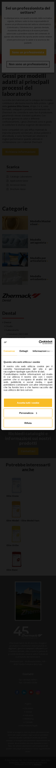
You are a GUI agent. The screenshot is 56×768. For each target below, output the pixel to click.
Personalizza (26, 413)
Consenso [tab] (9, 351)
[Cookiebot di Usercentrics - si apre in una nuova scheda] (39, 342)
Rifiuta (28, 423)
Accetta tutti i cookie (28, 402)
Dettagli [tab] (23, 351)
